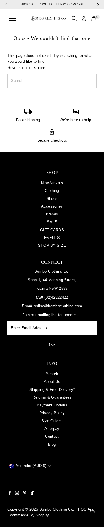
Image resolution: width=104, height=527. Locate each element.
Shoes (52, 198)
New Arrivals (52, 183)
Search (52, 374)
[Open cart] (94, 18)
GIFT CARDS (52, 230)
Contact (52, 436)
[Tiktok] (32, 494)
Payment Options (52, 405)
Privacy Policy (52, 413)
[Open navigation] (12, 18)
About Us (52, 381)
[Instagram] (17, 494)
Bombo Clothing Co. (57, 509)
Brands (52, 214)
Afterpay (52, 428)
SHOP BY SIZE (52, 245)
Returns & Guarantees (51, 397)
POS (82, 509)
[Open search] (74, 18)
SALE (52, 222)
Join (51, 345)
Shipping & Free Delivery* (52, 389)
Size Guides (52, 421)
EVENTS (52, 237)
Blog (52, 444)
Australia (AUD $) (31, 466)
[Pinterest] (25, 494)
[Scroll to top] (92, 511)
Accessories (52, 206)
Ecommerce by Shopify (28, 515)
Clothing (52, 190)
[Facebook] (9, 494)
